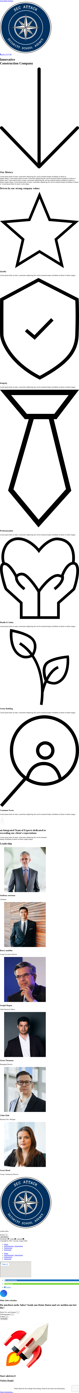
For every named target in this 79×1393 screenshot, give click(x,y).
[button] (10, 1280)
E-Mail (2, 1316)
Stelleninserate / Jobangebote (13, 1246)
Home (6, 1244)
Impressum (7, 1250)
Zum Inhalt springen (6, 1)
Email (2, 1235)
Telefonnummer (5, 1314)
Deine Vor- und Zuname (8, 1312)
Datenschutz (8, 1248)
